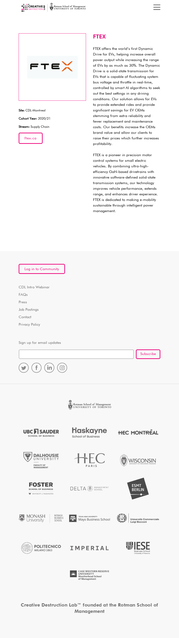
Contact (25, 317)
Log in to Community (41, 269)
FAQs (23, 295)
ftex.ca (30, 138)
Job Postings (29, 310)
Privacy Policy (29, 325)
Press (23, 302)
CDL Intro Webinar (34, 287)
